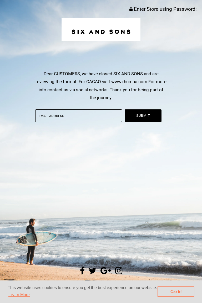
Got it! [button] (176, 292)
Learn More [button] (19, 295)
